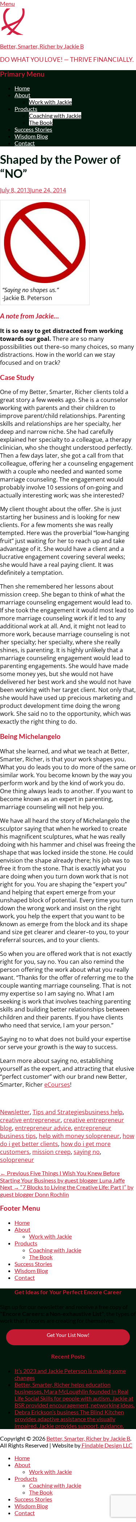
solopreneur (17, 1160)
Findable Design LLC (106, 1445)
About (22, 94)
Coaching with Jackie (55, 115)
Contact (25, 143)
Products (26, 108)
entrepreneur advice (43, 1128)
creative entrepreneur (30, 1120)
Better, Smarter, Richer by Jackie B (42, 46)
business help (104, 1112)
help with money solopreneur (79, 1136)
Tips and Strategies (59, 1112)
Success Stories (33, 129)
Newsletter (15, 1112)
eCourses (57, 1085)
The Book (41, 122)
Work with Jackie (50, 101)
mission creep (51, 1152)
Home (22, 88)
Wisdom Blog (31, 136)
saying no (87, 1152)
